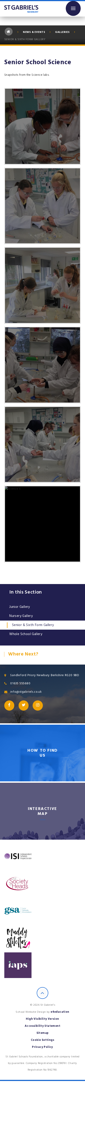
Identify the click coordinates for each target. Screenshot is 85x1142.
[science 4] (42, 444)
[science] (42, 126)
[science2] (42, 206)
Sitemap (42, 1033)
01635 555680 (20, 683)
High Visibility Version (42, 1019)
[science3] (42, 285)
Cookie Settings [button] (42, 1040)
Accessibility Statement (42, 1026)
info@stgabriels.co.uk (26, 692)
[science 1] (42, 365)
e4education (60, 1012)
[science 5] (42, 524)
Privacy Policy (42, 1047)
